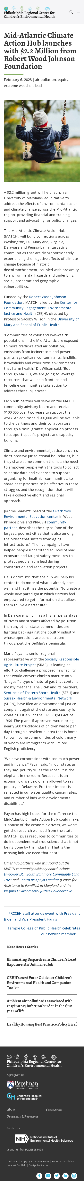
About (11, 1110)
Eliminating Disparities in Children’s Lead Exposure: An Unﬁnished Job (41, 962)
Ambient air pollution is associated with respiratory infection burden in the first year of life (39, 1006)
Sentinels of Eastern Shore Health (32, 692)
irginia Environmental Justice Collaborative (39, 891)
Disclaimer (13, 1161)
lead (38, 85)
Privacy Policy (42, 1161)
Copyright (26, 1161)
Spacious (45, 1165)
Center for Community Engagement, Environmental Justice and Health (40, 308)
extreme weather (18, 85)
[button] (71, 12)
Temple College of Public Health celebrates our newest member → (43, 931)
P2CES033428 (34, 1149)
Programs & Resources (22, 1117)
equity (63, 79)
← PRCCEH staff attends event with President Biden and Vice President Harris (42, 916)
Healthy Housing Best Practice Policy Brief (42, 1024)
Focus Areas (54, 1110)
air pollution (45, 79)
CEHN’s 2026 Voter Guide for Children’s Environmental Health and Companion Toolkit (39, 982)
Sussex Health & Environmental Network (38, 698)
